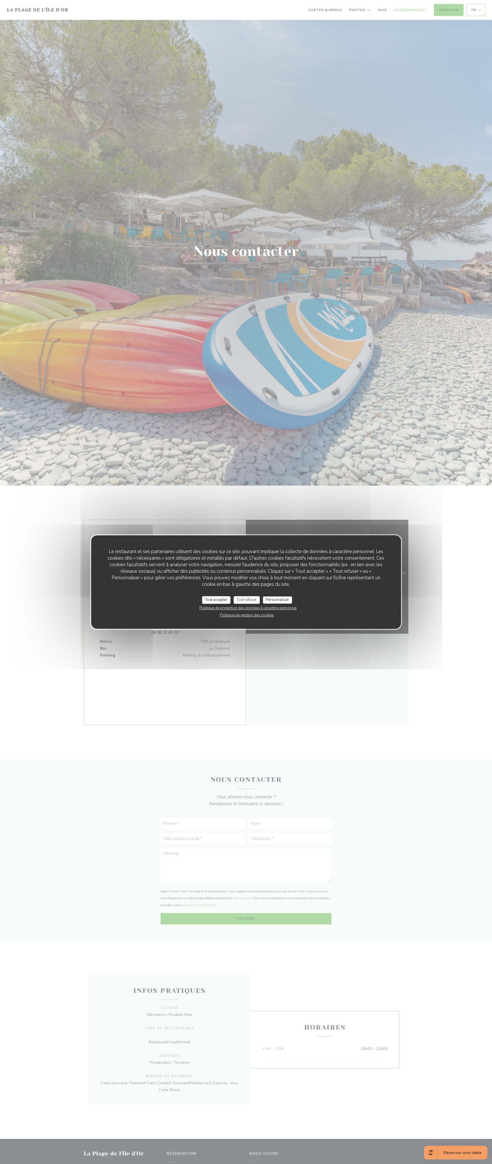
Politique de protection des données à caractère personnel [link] (248, 608)
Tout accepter (216, 599)
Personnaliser (277, 599)
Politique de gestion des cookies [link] (247, 615)
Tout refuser (247, 599)
